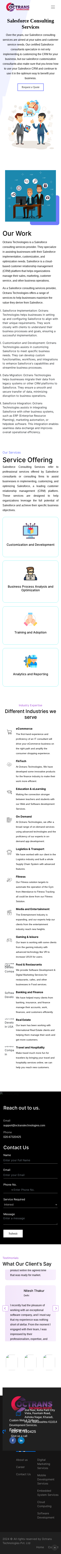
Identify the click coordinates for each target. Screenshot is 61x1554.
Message (9, 1214)
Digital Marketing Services (43, 1464)
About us (22, 1459)
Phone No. (10, 1184)
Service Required (14, 1199)
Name (7, 1155)
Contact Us (23, 1474)
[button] (55, 1308)
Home (40, 1547)
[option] (12, 1362)
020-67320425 (12, 1136)
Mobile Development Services (45, 1479)
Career (20, 1467)
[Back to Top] (55, 1548)
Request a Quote (30, 87)
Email (6, 1170)
